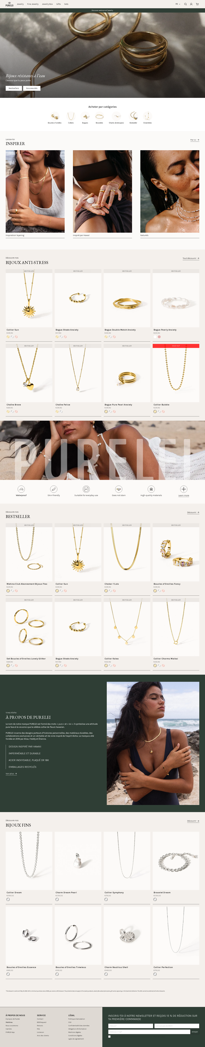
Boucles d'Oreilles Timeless (71, 967)
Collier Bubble (161, 404)
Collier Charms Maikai (166, 658)
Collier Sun (13, 330)
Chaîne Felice (63, 404)
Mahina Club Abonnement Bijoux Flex (27, 584)
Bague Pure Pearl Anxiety (118, 404)
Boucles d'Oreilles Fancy (167, 584)
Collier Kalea (112, 658)
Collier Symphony (114, 892)
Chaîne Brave (14, 404)
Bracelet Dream (162, 892)
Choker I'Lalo (112, 584)
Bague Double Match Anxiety (120, 330)
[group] (35, 194)
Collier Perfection (163, 967)
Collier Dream (14, 892)
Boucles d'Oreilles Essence (21, 967)
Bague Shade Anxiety (67, 330)
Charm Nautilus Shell (116, 967)
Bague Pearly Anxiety (165, 330)
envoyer (195, 1032)
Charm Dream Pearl (66, 892)
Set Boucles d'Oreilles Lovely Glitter (26, 658)
